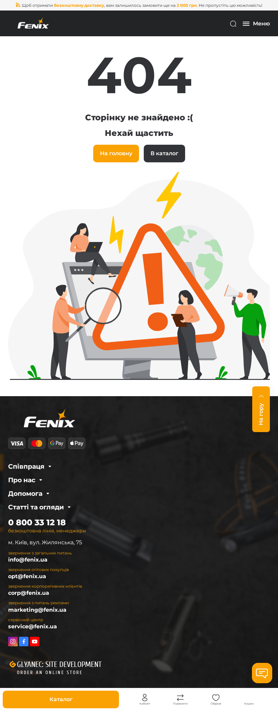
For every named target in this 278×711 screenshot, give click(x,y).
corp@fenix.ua (28, 593)
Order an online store (50, 672)
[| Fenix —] (33, 23)
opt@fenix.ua (27, 576)
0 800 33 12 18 (37, 522)
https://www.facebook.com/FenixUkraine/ (23, 641)
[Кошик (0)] (249, 698)
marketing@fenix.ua (37, 610)
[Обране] (216, 698)
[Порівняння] (180, 698)
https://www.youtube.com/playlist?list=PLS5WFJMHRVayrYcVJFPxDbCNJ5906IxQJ (34, 641)
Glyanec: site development (59, 664)
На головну (116, 153)
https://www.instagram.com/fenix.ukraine (13, 641)
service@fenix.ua (32, 626)
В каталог (164, 153)
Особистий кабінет (145, 698)
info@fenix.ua (27, 559)
